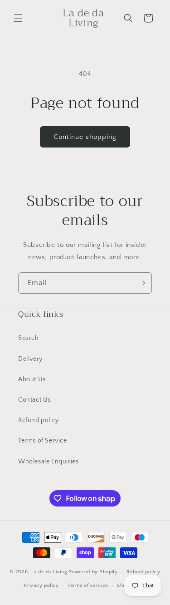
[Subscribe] (141, 283)
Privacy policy (41, 585)
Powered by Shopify (93, 572)
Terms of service (88, 585)
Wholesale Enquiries (48, 461)
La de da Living (49, 572)
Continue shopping (85, 137)
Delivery (30, 359)
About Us (32, 379)
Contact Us (34, 399)
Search (28, 338)
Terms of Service (42, 440)
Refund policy (38, 420)
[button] (18, 18)
